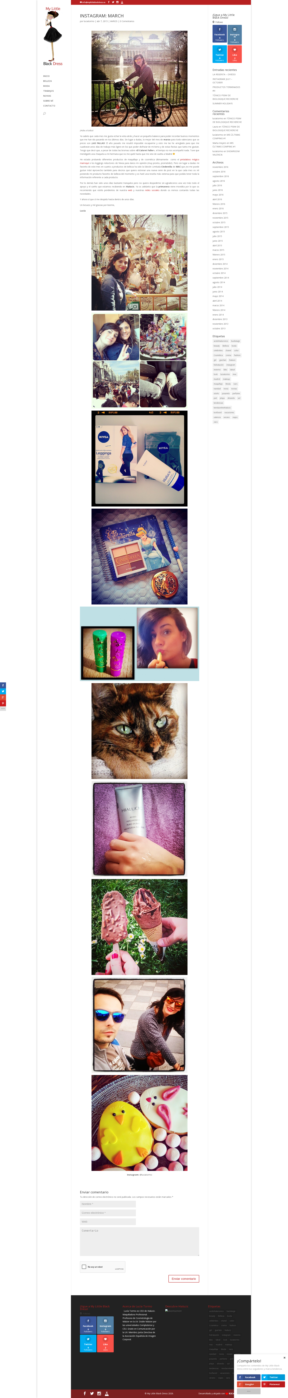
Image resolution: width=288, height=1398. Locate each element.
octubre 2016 (219, 171)
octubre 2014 (219, 273)
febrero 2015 (219, 254)
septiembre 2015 (221, 227)
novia (226, 388)
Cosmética (218, 355)
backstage (235, 341)
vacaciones (229, 412)
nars (235, 384)
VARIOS (113, 21)
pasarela (226, 393)
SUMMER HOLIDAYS (223, 103)
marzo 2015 (218, 250)
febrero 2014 (219, 310)
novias (234, 388)
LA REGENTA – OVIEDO (224, 74)
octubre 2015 (219, 222)
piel (215, 398)
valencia (217, 417)
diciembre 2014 (220, 263)
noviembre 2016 (220, 167)
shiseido (231, 398)
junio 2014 (218, 291)
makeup (226, 379)
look (216, 374)
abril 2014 (217, 300)
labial (232, 369)
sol (239, 398)
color (236, 350)
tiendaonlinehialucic (222, 407)
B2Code (233, 1393)
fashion (237, 355)
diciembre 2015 (220, 213)
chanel (228, 350)
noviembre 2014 (220, 268)
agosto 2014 (219, 282)
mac (234, 374)
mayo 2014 (218, 296)
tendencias (218, 403)
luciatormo (89, 21)
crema (228, 355)
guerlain (222, 360)
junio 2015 (218, 240)
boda (234, 346)
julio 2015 (217, 236)
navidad (217, 388)
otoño (216, 393)
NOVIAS (47, 96)
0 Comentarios (127, 21)
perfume (236, 393)
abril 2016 (217, 199)
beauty (217, 346)
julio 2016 (217, 185)
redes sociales (152, 190)
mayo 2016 (218, 194)
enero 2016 (218, 208)
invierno (217, 369)
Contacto (49, 106)
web (130, 190)
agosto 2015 (219, 231)
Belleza (226, 346)
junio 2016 (218, 190)
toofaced (218, 412)
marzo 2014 (218, 305)
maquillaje (218, 384)
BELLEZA (47, 81)
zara (216, 422)
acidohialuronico (221, 341)
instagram (230, 365)
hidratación (219, 365)
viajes (235, 417)
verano (227, 417)
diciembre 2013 (220, 319)
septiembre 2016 (221, 176)
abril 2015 (217, 245)
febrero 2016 (219, 204)
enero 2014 (218, 314)
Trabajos (48, 91)
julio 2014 (217, 287)
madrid (217, 379)
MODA (46, 86)
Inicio (46, 76)
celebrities (218, 350)
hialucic (232, 360)
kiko (225, 369)
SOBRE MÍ (48, 101)
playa (222, 398)
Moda (228, 384)
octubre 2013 (219, 328)
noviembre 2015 (220, 217)
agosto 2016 (219, 180)
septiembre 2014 (221, 277)
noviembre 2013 (220, 323)
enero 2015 (218, 259)
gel (215, 360)
